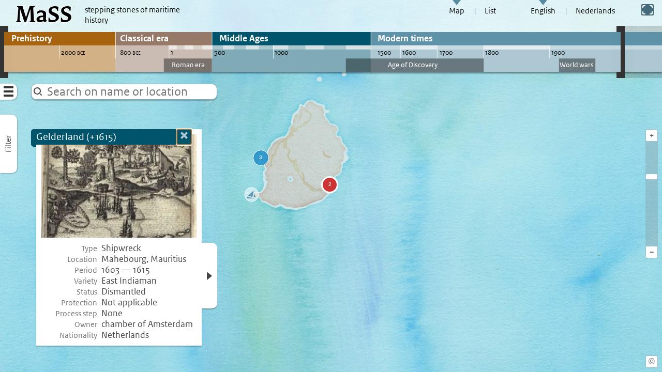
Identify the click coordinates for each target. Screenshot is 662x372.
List (490, 11)
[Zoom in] (651, 176)
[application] (331, 186)
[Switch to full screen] (647, 10)
